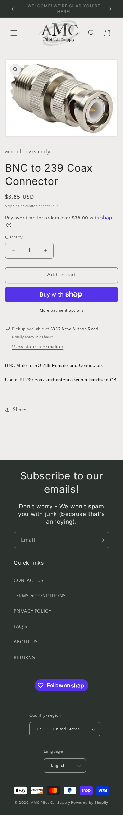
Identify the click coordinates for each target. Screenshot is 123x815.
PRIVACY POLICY (32, 611)
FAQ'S (20, 626)
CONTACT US (29, 581)
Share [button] (19, 409)
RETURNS (24, 657)
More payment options (62, 310)
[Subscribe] (101, 540)
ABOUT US (26, 642)
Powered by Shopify (89, 803)
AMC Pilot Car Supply (50, 803)
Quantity (14, 237)
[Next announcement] (110, 8)
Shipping (12, 206)
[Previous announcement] (12, 8)
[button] (13, 33)
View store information (37, 347)
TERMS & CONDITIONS (40, 596)
